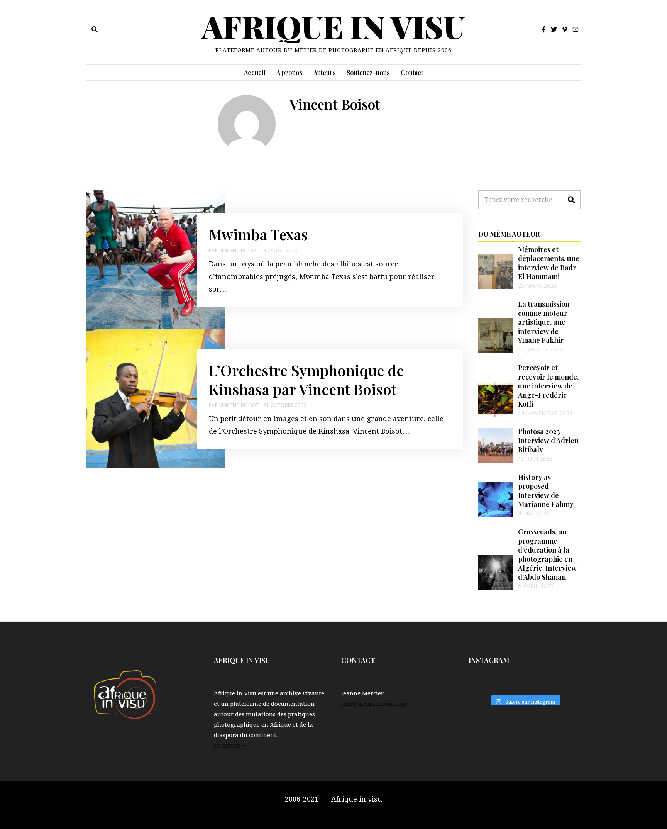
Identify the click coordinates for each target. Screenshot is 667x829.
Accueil (255, 72)
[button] (571, 199)
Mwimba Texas (258, 234)
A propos (289, 72)
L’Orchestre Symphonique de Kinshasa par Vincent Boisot (306, 379)
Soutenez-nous (368, 72)
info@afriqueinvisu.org (374, 703)
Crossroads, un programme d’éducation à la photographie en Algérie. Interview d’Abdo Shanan (547, 554)
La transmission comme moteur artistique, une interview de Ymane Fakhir (543, 322)
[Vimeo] (564, 29)
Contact (412, 72)
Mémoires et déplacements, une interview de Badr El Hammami (548, 263)
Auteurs (324, 72)
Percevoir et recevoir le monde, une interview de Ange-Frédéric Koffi (548, 386)
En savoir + (229, 745)
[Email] (576, 29)
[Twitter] (554, 29)
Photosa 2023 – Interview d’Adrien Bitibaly (548, 440)
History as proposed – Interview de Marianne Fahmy (546, 491)
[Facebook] (544, 29)
